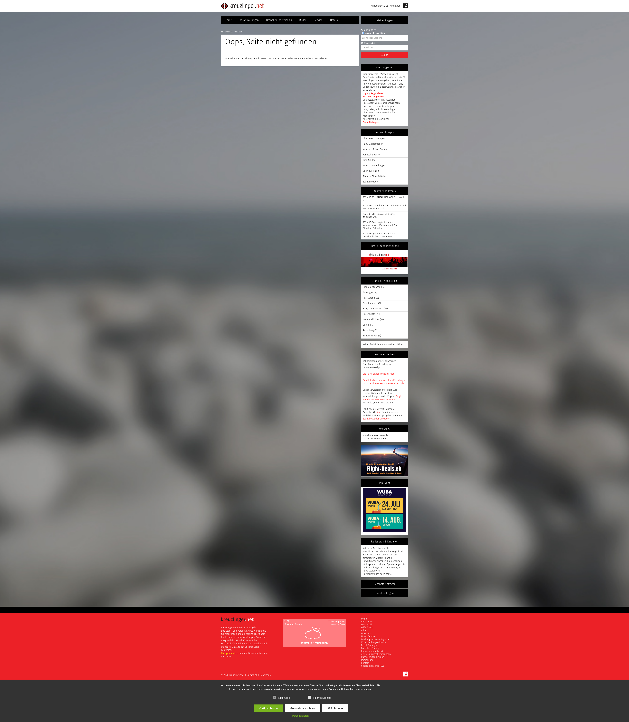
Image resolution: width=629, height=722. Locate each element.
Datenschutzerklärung (372, 657)
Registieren (367, 622)
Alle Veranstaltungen (374, 138)
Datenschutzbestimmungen (356, 689)
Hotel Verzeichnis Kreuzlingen (378, 106)
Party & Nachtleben (373, 144)
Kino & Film (369, 160)
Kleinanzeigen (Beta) (372, 651)
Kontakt (365, 663)
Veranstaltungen (249, 20)
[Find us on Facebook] (405, 6)
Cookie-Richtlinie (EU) (372, 666)
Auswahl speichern (302, 708)
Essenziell (284, 697)
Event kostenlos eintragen (376, 419)
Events (368, 34)
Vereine (367, 325)
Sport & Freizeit (371, 171)
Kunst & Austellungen (374, 165)
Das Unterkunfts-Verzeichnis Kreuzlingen (384, 380)
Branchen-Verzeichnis (279, 20)
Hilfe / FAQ (366, 628)
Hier (378, 412)
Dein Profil (366, 625)
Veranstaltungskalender (373, 642)
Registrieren (377, 93)
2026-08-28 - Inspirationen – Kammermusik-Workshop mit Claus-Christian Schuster (381, 225)
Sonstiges (368, 292)
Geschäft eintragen (385, 584)
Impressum (367, 660)
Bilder (302, 20)
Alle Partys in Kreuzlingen (376, 119)
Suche (384, 55)
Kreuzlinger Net (242, 5)
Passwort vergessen (373, 96)
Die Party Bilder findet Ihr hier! (378, 374)
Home (228, 20)
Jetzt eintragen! (384, 20)
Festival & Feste (371, 155)
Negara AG (252, 675)
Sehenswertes (370, 336)
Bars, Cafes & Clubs (373, 309)
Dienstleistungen (372, 287)
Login (366, 93)
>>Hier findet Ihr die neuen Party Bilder (383, 344)
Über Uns (366, 633)
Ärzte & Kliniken (371, 319)
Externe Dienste (322, 697)
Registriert (368, 574)
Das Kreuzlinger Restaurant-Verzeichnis (383, 383)
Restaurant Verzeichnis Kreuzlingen (381, 103)
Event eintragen (384, 593)
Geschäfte (380, 34)
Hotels (334, 20)
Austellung (368, 330)
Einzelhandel (369, 303)
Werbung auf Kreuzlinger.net (375, 639)
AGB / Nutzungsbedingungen (376, 654)
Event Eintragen (371, 122)
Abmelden (395, 6)
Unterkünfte (369, 314)
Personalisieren (300, 715)
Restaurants (369, 298)
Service (318, 20)
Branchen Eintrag (370, 648)
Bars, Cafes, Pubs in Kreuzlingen (379, 109)
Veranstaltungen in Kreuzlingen (379, 100)
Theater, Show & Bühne (375, 176)
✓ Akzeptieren (268, 708)
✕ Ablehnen (335, 708)
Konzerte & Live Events (375, 149)
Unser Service (368, 636)
